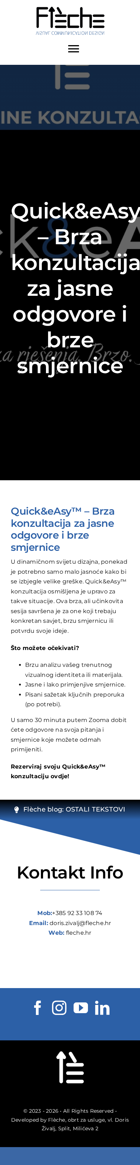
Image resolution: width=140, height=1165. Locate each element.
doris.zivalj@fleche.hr (80, 923)
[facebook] (38, 1008)
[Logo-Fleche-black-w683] (70, 7)
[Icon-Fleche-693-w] (70, 1048)
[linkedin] (102, 1008)
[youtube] (81, 1008)
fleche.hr (79, 932)
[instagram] (59, 1008)
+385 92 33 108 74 (77, 913)
